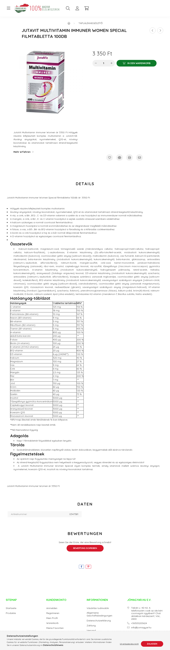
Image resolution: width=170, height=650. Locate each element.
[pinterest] (88, 567)
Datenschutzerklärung (99, 620)
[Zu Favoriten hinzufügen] (109, 157)
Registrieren (52, 613)
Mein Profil (52, 618)
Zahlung (91, 625)
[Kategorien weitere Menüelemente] (8, 8)
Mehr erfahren (22, 151)
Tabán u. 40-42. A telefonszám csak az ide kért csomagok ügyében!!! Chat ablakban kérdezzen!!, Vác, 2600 (147, 613)
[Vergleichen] (119, 157)
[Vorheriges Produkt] (153, 30)
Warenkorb (52, 623)
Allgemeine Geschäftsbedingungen (99, 614)
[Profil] (77, 8)
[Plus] (111, 63)
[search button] (68, 8)
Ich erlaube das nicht (129, 644)
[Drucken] (129, 157)
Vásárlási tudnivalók (98, 608)
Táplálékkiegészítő (91, 23)
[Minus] (95, 63)
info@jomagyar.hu (141, 627)
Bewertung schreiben (85, 548)
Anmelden (51, 608)
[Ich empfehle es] (139, 157)
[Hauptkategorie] (69, 23)
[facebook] (81, 567)
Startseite (11, 608)
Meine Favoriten (55, 628)
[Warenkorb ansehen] (86, 8)
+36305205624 (139, 623)
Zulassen (152, 644)
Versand (91, 630)
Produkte (11, 613)
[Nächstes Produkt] (160, 30)
